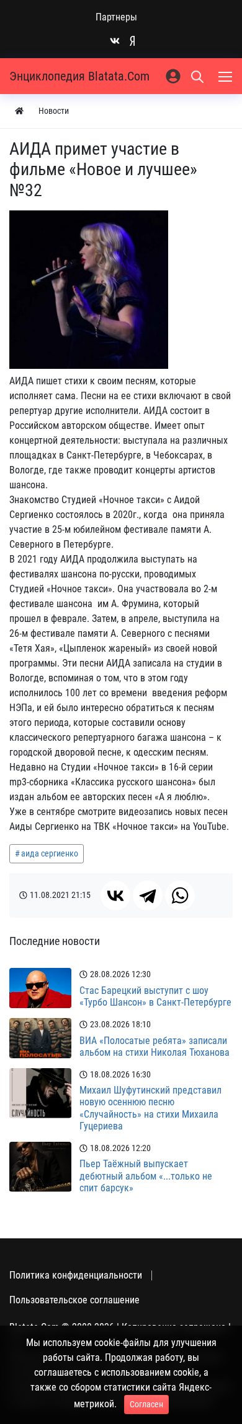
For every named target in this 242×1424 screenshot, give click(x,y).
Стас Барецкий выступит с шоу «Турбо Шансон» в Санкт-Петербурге (155, 996)
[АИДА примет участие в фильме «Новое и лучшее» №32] (88, 289)
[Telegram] (148, 895)
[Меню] (226, 76)
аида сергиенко (49, 853)
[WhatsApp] (180, 895)
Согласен (146, 1404)
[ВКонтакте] (115, 895)
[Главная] (19, 111)
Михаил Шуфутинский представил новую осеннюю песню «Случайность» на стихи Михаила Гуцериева (150, 1108)
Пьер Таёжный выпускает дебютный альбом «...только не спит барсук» (145, 1175)
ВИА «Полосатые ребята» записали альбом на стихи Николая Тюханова (154, 1046)
